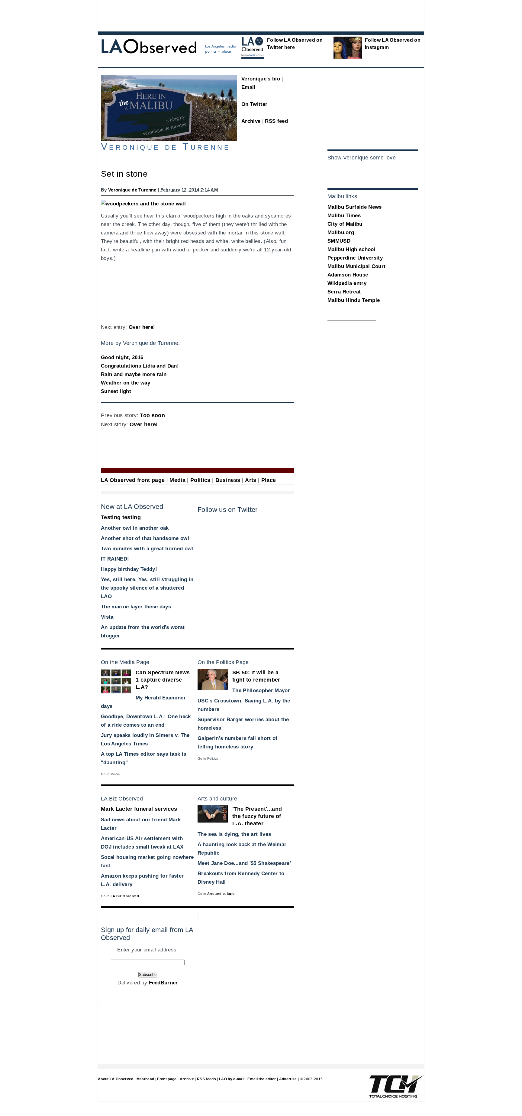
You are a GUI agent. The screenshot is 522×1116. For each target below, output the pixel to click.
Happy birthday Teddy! (129, 569)
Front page (166, 1079)
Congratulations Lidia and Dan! (140, 366)
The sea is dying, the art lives (234, 834)
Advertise (288, 1079)
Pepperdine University (355, 258)
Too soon (152, 415)
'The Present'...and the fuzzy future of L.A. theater (257, 816)
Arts (250, 480)
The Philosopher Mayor (261, 690)
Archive (250, 121)
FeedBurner (163, 983)
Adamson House (347, 275)
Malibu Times (344, 215)
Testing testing (121, 517)
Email (248, 87)
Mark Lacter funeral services (139, 809)
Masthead (145, 1079)
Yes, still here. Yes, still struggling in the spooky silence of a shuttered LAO (147, 588)
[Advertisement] (244, 15)
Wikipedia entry (346, 283)
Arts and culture (220, 893)
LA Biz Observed (125, 896)
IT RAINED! (115, 559)
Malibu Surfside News (354, 207)
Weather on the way (125, 383)
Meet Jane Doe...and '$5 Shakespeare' (244, 863)
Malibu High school (351, 249)
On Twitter (254, 104)
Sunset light (116, 391)
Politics (200, 480)
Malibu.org (340, 232)
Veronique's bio (260, 79)
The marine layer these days (136, 607)
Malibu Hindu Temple (353, 300)
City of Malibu (344, 224)
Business (227, 480)
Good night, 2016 (122, 357)
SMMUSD (338, 241)
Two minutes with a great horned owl (147, 548)
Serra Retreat (344, 292)
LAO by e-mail (231, 1079)
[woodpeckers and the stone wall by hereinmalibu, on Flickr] (143, 204)
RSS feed (276, 121)
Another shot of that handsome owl (145, 538)
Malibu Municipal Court (356, 266)
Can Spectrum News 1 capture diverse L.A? (163, 679)
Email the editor (261, 1079)
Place (268, 480)
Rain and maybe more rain (133, 374)
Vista (107, 617)
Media (177, 480)
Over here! (142, 327)
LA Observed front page (133, 480)
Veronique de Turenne (132, 189)
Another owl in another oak (135, 528)
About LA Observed (116, 1079)
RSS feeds (206, 1079)
